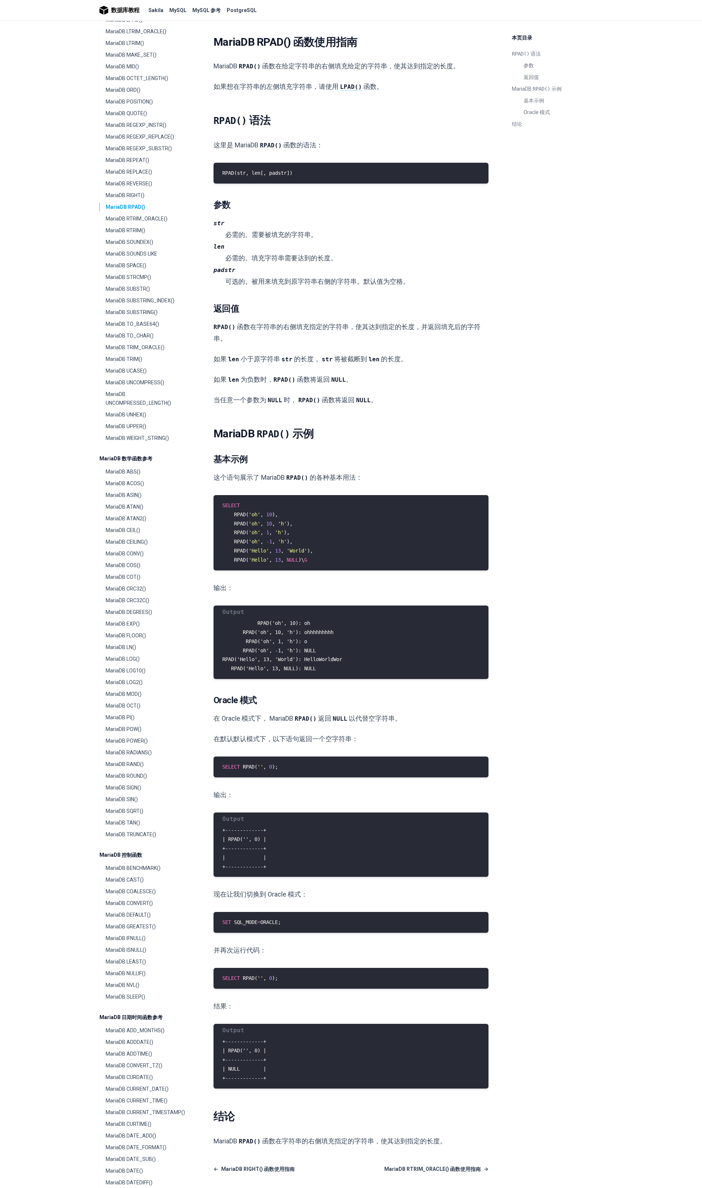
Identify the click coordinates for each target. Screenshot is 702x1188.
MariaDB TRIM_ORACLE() (135, 347)
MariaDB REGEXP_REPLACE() (140, 137)
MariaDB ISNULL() (126, 950)
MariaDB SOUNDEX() (129, 242)
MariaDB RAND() (125, 764)
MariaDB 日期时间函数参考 (131, 1017)
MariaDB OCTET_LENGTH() (137, 78)
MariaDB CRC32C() (127, 600)
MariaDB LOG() (123, 659)
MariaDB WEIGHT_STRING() (137, 438)
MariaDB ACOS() (125, 483)
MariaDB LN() (121, 647)
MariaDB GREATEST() (131, 926)
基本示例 (534, 100)
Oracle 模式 (537, 112)
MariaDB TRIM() (124, 359)
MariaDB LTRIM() (125, 43)
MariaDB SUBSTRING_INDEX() (140, 300)
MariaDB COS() (123, 565)
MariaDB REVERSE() (129, 183)
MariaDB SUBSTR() (128, 289)
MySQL (177, 10)
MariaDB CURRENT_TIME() (136, 1101)
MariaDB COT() (123, 577)
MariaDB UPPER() (126, 426)
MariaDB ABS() (123, 472)
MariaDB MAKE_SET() (131, 55)
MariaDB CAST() (125, 880)
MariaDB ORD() (123, 90)
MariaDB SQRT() (124, 811)
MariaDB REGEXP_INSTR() (136, 125)
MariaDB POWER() (127, 741)
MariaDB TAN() (123, 823)
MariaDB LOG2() (124, 682)
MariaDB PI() (120, 717)
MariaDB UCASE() (126, 371)
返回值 (531, 77)
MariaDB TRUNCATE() (131, 834)
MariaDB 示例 (537, 89)
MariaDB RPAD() (125, 207)
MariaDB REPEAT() (127, 160)
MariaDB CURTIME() (128, 1124)
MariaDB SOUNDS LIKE (131, 254)
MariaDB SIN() (122, 799)
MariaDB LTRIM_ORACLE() (136, 31)
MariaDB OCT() (123, 706)
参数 (529, 65)
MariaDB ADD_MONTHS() (135, 1030)
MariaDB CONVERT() (129, 903)
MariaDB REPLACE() (129, 172)
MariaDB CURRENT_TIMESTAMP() (145, 1112)
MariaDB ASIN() (123, 495)
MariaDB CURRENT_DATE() (137, 1089)
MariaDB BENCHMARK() (133, 868)
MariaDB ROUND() (126, 776)
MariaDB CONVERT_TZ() (134, 1065)
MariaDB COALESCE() (131, 891)
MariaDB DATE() (124, 1171)
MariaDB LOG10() (126, 671)
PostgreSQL (242, 10)
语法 (526, 54)
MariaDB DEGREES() (129, 612)
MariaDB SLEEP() (125, 997)
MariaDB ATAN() (124, 507)
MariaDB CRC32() (126, 589)
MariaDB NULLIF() (126, 973)
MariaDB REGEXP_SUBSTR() (139, 148)
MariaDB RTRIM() (125, 230)
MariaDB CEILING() (127, 542)
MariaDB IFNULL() (126, 938)
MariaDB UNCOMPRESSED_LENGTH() (138, 398)
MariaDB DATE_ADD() (131, 1136)
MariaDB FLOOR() (126, 635)
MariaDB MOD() (123, 694)
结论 (517, 124)
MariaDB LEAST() (126, 962)
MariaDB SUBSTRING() (132, 312)
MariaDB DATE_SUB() (131, 1159)
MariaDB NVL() (122, 985)
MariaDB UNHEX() (126, 415)
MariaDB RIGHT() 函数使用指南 (254, 1169)
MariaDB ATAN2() (126, 518)
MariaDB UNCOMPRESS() (135, 382)
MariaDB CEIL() (123, 530)
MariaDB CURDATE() (129, 1077)
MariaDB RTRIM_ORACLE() (136, 219)
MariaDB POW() (123, 729)
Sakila (155, 10)
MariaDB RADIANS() (129, 752)
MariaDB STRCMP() (128, 277)
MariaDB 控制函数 (120, 855)
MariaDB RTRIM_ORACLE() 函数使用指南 (436, 1169)
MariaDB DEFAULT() (128, 915)
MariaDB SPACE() (126, 265)
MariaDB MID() (122, 66)
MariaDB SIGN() (123, 788)
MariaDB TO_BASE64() (132, 324)
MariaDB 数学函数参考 (125, 458)
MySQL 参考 (206, 10)
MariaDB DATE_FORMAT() (136, 1147)
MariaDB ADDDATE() (129, 1042)
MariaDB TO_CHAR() (130, 336)
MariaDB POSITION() (129, 102)
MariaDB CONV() (125, 554)
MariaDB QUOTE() (126, 113)
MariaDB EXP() (123, 624)
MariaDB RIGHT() (125, 195)
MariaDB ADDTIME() (129, 1054)
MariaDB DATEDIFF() (129, 1182)
